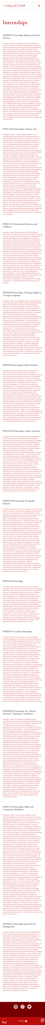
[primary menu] (42, 1021)
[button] (22, 6)
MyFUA (22, 1021)
